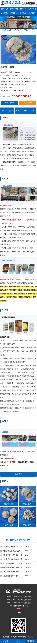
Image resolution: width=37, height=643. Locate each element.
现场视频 (23, 13)
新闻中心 (13, 13)
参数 (25, 111)
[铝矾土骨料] (27, 523)
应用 (18, 111)
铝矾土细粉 (9, 525)
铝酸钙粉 (23, 9)
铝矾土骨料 (27, 525)
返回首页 (18, 474)
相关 (32, 111)
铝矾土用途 (32, 9)
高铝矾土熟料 (9, 504)
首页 (10, 30)
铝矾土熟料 (14, 9)
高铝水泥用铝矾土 (25, 297)
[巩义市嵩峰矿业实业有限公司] (18, 5)
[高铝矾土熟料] (9, 502)
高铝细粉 (6, 144)
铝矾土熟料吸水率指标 (10, 576)
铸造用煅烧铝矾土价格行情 (12, 568)
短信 (18, 641)
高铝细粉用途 (5, 337)
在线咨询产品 (27, 103)
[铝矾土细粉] (9, 523)
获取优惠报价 (9, 103)
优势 (11, 111)
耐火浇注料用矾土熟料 (10, 572)
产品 (3, 111)
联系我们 (32, 13)
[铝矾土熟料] (27, 502)
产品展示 (18, 30)
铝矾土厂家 (4, 466)
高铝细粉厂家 (7, 220)
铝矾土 (26, 30)
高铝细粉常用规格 (9, 162)
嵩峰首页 (4, 9)
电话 (6, 641)
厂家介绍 (4, 13)
